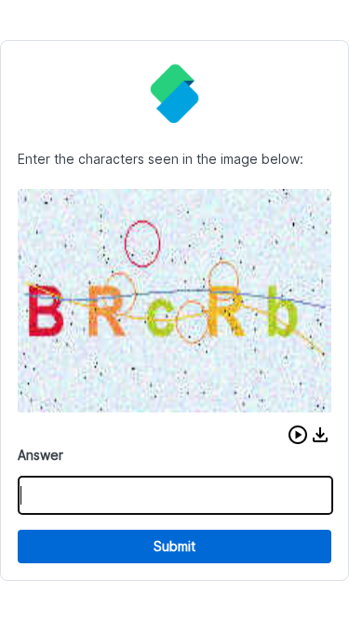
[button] (298, 435)
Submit (174, 546)
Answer (40, 455)
